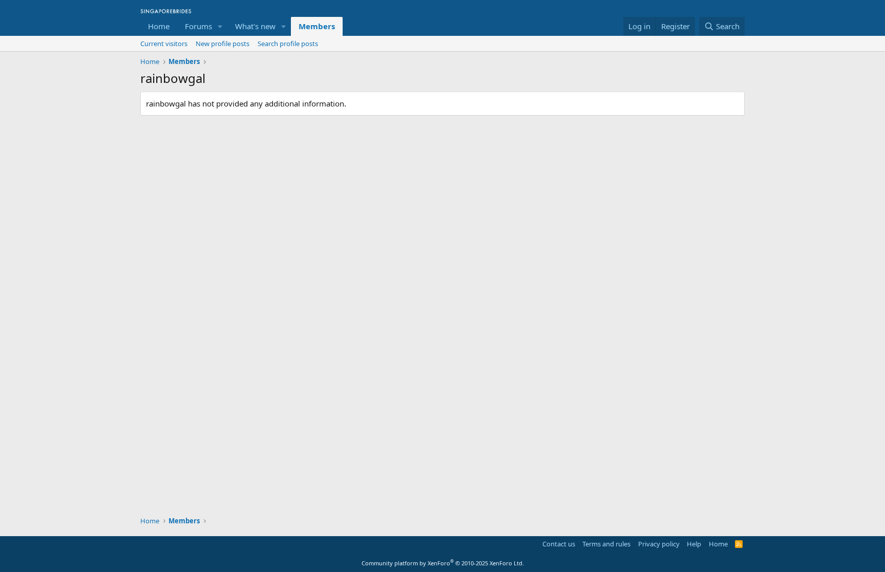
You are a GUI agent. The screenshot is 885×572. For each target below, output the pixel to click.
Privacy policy (659, 543)
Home (159, 26)
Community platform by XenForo (443, 563)
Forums (198, 26)
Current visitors (163, 43)
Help (694, 543)
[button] (220, 26)
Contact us (558, 543)
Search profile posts (288, 43)
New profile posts (222, 43)
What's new (255, 26)
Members (317, 26)
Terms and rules (606, 543)
